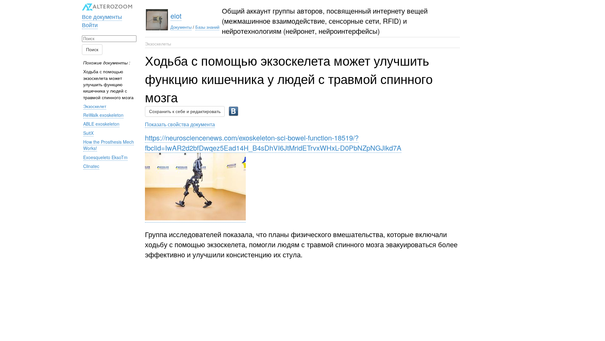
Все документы (102, 16)
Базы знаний (207, 27)
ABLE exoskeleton (101, 124)
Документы (181, 27)
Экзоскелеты (158, 43)
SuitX (88, 133)
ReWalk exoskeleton (103, 115)
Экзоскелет (94, 106)
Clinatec (91, 166)
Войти (90, 25)
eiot (176, 16)
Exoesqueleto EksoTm (105, 157)
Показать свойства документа (180, 124)
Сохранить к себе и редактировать (185, 111)
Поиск (92, 49)
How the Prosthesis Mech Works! (108, 145)
